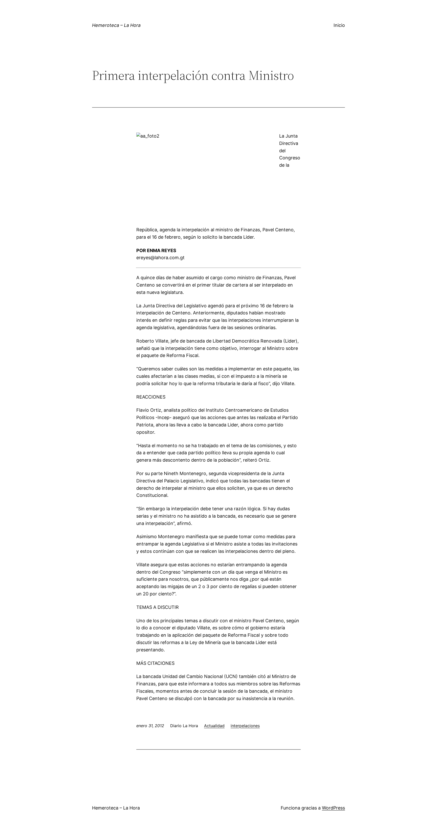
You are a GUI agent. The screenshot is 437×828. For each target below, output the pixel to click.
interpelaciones (245, 725)
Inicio (339, 25)
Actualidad (214, 725)
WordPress (333, 808)
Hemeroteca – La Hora (116, 25)
